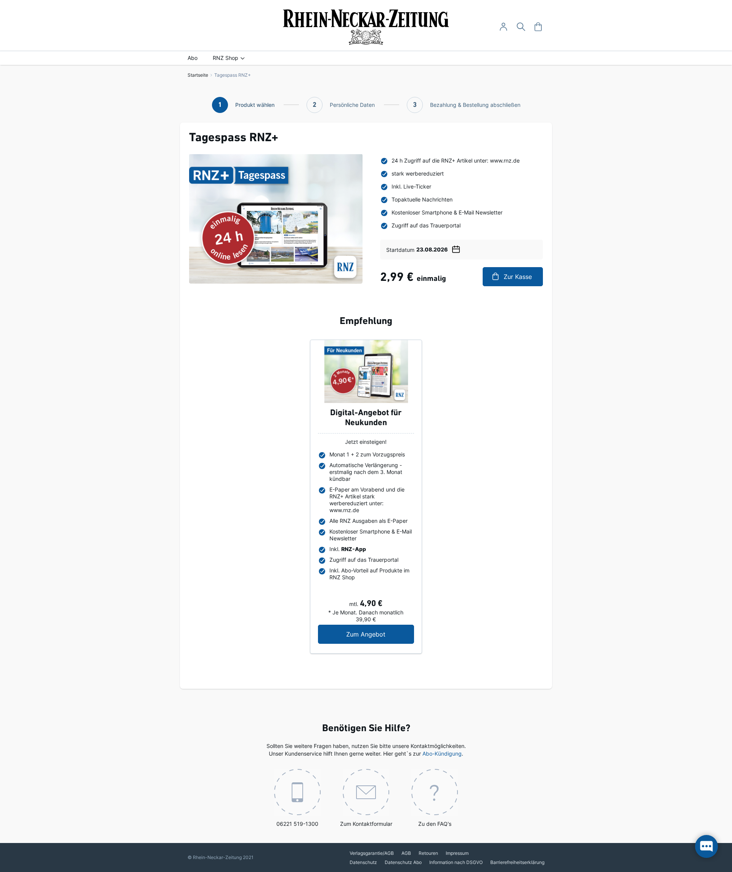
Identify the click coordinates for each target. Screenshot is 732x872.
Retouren (428, 853)
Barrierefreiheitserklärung (517, 862)
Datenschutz (363, 862)
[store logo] (366, 27)
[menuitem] (192, 58)
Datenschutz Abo (403, 862)
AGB (406, 853)
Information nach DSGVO (456, 862)
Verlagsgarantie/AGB (372, 853)
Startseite (198, 75)
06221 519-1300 (297, 823)
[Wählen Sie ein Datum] (456, 248)
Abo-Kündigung (442, 753)
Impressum (457, 853)
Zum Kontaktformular (366, 823)
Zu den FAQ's (434, 823)
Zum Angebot (380, 634)
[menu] (366, 58)
